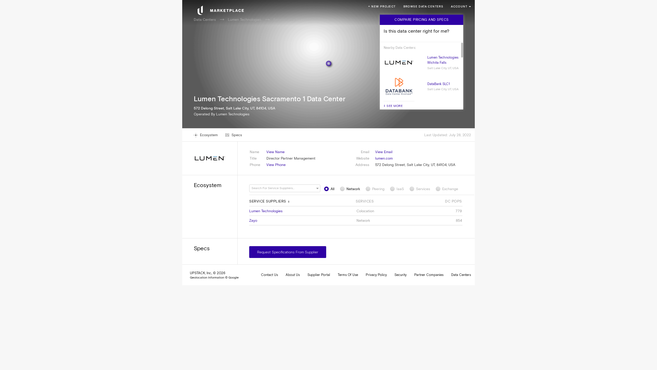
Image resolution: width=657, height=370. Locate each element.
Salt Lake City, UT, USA (443, 68)
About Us (293, 275)
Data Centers (205, 19)
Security (400, 275)
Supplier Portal (318, 275)
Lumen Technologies (244, 19)
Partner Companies (428, 275)
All (332, 189)
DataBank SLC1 (438, 84)
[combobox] (282, 188)
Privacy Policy (376, 275)
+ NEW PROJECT (381, 6)
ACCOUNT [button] (459, 6)
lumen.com (384, 158)
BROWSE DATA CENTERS (423, 6)
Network (353, 189)
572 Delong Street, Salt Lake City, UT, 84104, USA (415, 165)
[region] (328, 185)
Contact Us (269, 275)
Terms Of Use (348, 275)
